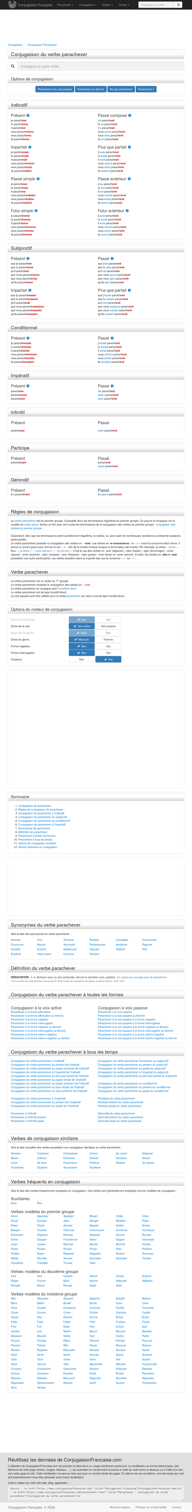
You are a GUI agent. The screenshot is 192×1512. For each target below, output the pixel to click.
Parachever (64, 5)
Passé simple (23, 178)
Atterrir (94, 1276)
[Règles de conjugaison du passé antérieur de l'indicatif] (129, 179)
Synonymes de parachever (34, 828)
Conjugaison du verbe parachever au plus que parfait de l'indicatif (50, 1076)
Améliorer (121, 944)
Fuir (39, 1326)
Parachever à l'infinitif (23, 1113)
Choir (145, 1303)
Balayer (15, 1230)
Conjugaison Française (35, 4)
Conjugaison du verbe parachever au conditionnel (127, 1083)
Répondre (148, 1378)
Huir (92, 1326)
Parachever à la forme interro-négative (34, 1034)
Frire (13, 1326)
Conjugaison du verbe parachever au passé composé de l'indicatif (50, 1068)
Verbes (106, 5)
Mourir (93, 1331)
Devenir (94, 1369)
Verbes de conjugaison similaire (37, 843)
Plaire (66, 1340)
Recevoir (121, 1345)
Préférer (147, 1249)
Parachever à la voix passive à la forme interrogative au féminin (135, 1030)
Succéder (121, 1258)
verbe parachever (25, 521)
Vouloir (146, 1359)
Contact (176, 1507)
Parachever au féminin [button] (90, 89)
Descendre (69, 1369)
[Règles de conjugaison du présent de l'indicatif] (27, 115)
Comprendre (149, 1364)
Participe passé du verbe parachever (120, 1106)
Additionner (70, 949)
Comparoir (69, 1308)
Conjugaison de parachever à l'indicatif (41, 813)
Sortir (93, 1383)
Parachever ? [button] (146, 89)
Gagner (120, 1239)
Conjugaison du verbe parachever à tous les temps (64, 1051)
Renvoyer (148, 1253)
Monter (94, 1244)
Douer (14, 1221)
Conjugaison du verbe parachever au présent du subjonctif (132, 1064)
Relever (120, 1163)
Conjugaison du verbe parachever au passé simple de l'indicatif (48, 1079)
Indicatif (19, 104)
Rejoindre (95, 1378)
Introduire (43, 1373)
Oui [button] (108, 646)
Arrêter (120, 1225)
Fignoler (94, 949)
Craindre (121, 1312)
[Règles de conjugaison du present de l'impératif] (27, 386)
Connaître (148, 1308)
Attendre (121, 1364)
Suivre (119, 1354)
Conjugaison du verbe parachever (49, 54)
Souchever (17, 1167)
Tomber (146, 1258)
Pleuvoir (94, 1340)
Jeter (66, 1221)
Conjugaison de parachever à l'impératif (42, 824)
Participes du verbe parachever (116, 1098)
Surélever (95, 1167)
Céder (119, 1216)
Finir (39, 940)
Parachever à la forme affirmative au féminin (37, 1015)
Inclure (120, 1326)
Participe (20, 447)
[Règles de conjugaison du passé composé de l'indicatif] (129, 115)
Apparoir (95, 1298)
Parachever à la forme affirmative (30, 1012)
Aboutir (41, 944)
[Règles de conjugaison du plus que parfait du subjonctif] (129, 290)
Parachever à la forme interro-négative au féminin (40, 1038)
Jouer (14, 1244)
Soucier (67, 1258)
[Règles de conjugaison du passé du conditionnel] (112, 338)
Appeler (94, 1225)
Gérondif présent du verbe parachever (120, 1117)
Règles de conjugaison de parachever (40, 809)
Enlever (94, 1158)
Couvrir (41, 1312)
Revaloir (94, 1350)
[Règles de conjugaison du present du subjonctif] (27, 258)
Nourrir (94, 1281)
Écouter (146, 1235)
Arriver (146, 1225)
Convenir (16, 1369)
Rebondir (121, 1281)
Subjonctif (21, 247)
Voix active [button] (83, 626)
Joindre (15, 1331)
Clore (14, 1308)
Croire (67, 1312)
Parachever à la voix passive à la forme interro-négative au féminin (137, 1038)
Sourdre (94, 1354)
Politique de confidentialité (151, 1507)
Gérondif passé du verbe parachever (120, 1121)
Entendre (121, 1369)
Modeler (121, 1221)
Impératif (20, 375)
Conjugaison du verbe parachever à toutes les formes (67, 994)
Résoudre (69, 1350)
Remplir (15, 1285)
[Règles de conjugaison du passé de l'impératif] (112, 386)
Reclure (146, 1345)
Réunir (41, 1285)
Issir (144, 1326)
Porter (93, 1249)
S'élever (42, 1158)
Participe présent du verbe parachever (120, 1102)
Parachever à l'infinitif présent (28, 1117)
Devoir (15, 1317)
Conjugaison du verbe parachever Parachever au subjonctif (133, 1061)
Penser (67, 1249)
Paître (145, 1336)
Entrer (14, 1239)
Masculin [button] (83, 639)
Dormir (94, 1317)
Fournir (41, 1281)
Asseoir (146, 1298)
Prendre (15, 1345)
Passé (103, 258)
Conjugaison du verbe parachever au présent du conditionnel (134, 1087)
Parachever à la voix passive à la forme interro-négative (131, 1034)
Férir (92, 1322)
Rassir (93, 1345)
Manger (94, 1221)
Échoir (119, 1317)
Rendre (15, 1350)
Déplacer (42, 1235)
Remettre (121, 1378)
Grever (146, 1158)
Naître (67, 1336)
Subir (119, 1285)
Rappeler (68, 1253)
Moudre (41, 1336)
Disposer (95, 1235)
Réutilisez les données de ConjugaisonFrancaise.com (65, 1459)
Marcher (68, 1244)
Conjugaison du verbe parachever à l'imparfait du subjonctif (133, 1072)
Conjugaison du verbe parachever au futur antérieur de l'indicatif (49, 1091)
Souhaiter (95, 1258)
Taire (14, 1359)
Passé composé (112, 115)
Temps (123, 5)
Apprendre (96, 1364)
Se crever (121, 1153)
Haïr (39, 1276)
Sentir (40, 1354)
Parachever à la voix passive (115, 1012)
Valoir (14, 1364)
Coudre (41, 1308)
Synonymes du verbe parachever (45, 924)
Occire (120, 1336)
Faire (40, 1322)
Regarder (95, 1253)
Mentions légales (120, 1507)
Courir (14, 1312)
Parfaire (94, 940)
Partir (93, 1373)
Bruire (93, 1303)
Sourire (120, 1383)
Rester (15, 1258)
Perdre (120, 1373)
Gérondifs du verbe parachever (116, 1113)
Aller (13, 1298)
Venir (14, 1387)
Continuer (122, 1230)
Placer (41, 1225)
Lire (39, 1331)
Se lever (42, 1163)
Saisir (93, 1285)
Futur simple (22, 210)
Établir (14, 1281)
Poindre (120, 1340)
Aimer (14, 1216)
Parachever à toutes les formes (37, 836)
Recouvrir (69, 1378)
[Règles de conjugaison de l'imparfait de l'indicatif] (29, 147)
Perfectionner (98, 944)
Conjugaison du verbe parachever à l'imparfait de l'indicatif (45, 1072)
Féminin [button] (108, 639)
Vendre (41, 1387)
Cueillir (146, 1312)
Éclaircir (147, 1276)
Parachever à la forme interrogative (32, 1023)
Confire (120, 1308)
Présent (18, 115)
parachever (73, 596)
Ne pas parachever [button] (121, 89)
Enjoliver (16, 954)
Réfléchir (147, 1281)
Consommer (149, 940)
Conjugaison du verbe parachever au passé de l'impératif (45, 1106)
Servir (66, 1354)
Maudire (147, 1331)
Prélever (95, 1163)
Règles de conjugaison (35, 511)
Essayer (42, 1239)
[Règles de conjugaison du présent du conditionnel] (27, 338)
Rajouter (147, 944)
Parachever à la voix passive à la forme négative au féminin (133, 1027)
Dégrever (147, 1153)
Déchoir (68, 1317)
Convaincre (44, 1369)
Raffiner (120, 949)
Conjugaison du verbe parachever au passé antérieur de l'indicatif (50, 1083)
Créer (145, 1216)
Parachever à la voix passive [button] (55, 89)
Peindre (41, 1340)
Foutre (146, 1322)
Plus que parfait (112, 147)
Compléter (122, 940)
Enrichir (41, 949)
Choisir (120, 1276)
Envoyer (42, 1221)
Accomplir (69, 944)
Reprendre (17, 1383)
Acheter (68, 1225)
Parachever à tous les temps (35, 839)
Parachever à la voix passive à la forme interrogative (129, 1023)
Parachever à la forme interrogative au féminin (38, 1030)
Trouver (68, 1263)
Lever (14, 1163)
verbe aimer (31, 524)
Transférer (17, 1263)
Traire (66, 1359)
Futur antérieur (111, 210)
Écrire (145, 1317)
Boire (14, 1303)
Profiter (15, 1253)
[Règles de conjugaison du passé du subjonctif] (112, 258)
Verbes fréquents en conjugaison (37, 847)
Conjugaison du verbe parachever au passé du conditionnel (133, 1091)
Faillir (14, 1322)
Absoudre (43, 1298)
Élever (14, 1158)
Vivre (93, 1359)
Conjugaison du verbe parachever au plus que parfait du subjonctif (137, 1076)
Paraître (68, 1373)
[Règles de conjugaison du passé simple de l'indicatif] (38, 179)
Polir (144, 949)
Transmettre (149, 1383)
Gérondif (20, 479)
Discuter (68, 1235)
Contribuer (148, 1230)
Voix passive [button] (108, 626)
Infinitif (18, 411)
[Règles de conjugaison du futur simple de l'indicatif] (36, 211)
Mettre (67, 1331)
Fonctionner (70, 1239)
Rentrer (120, 1253)
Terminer (68, 940)
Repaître (42, 1350)
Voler (93, 1263)
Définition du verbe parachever (43, 967)
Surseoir (147, 1354)
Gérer (93, 1239)
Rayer (40, 1253)
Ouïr (92, 1336)
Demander (17, 1235)
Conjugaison (87, 5)
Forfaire (120, 1322)
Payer (145, 1221)
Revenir (68, 1383)
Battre (40, 1303)
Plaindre (16, 1378)
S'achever (43, 1153)
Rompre (94, 954)
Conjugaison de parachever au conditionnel (44, 821)
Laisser (41, 1244)
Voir (118, 1359)
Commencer (97, 1230)
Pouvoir (15, 1340)
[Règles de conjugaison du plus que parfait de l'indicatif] (129, 147)
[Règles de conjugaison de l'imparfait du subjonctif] (29, 290)
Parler (14, 1249)
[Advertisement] (96, 25)
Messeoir (16, 1336)
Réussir (67, 1285)
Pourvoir (147, 1340)
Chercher (68, 1230)
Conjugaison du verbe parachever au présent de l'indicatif (45, 1064)
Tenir (40, 1359)
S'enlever (121, 1158)
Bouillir (67, 1303)
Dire (39, 1317)
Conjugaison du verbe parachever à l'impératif (38, 1098)
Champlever (70, 1153)
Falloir (67, 1322)
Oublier (146, 1244)
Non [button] (83, 646)
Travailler (42, 1263)
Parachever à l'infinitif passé (27, 1121)
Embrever (69, 1158)
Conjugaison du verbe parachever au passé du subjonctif (132, 1068)
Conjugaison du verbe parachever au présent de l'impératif (46, 1102)
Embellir (15, 949)
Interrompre (44, 954)
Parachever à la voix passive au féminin (121, 1015)
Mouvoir (120, 1331)
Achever (16, 940)
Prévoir (41, 1345)
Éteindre (147, 1369)
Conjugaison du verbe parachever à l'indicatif (37, 1061)
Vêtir (66, 1364)
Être (39, 1203)
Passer (41, 1249)
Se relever (148, 1163)
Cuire (119, 1303)
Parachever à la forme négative (29, 1019)
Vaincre (41, 1364)
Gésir (66, 1326)
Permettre (148, 1373)
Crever (94, 1153)
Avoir (14, 1203)
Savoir (146, 1350)
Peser (14, 1225)
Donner (120, 1235)
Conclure (68, 954)
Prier (119, 1249)
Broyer (94, 1216)
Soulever (42, 1167)
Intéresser (148, 1239)
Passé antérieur (112, 178)
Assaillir (120, 1298)
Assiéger (68, 1216)
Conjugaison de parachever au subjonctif (42, 817)
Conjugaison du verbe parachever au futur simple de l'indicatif (47, 1087)
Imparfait (19, 147)
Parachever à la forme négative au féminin (36, 1027)
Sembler (42, 1258)
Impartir (68, 1276)
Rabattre (42, 1378)
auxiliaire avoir (67, 588)
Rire (65, 1345)
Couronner (17, 944)
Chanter (42, 1230)
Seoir (14, 1354)
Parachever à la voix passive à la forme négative (126, 1019)
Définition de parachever (32, 832)
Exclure (15, 1373)
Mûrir (66, 1281)
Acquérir (68, 1298)
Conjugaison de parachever (34, 806)
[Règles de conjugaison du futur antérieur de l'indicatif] (127, 211)
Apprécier (43, 1216)
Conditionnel (24, 327)
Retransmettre (45, 1383)
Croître (94, 1312)
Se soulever (70, 1167)
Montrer (120, 1244)
